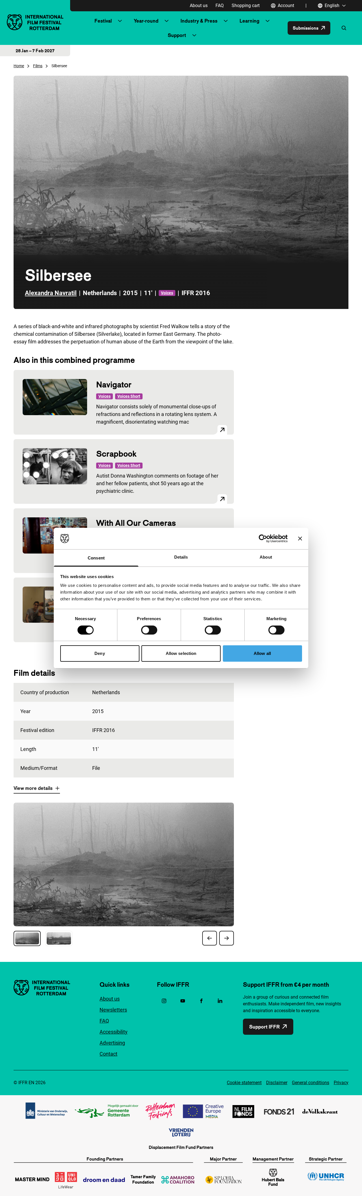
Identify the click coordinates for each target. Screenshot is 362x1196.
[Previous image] (209, 938)
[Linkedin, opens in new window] (220, 1001)
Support (177, 35)
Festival (103, 21)
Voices (167, 293)
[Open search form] (344, 28)
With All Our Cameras (136, 523)
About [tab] (266, 557)
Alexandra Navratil (51, 293)
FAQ (220, 5)
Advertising (112, 1043)
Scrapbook (116, 454)
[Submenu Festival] (120, 21)
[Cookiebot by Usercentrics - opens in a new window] (263, 538)
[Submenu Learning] (267, 21)
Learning (249, 21)
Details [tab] (181, 557)
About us (199, 5)
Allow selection (181, 653)
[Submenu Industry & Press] (226, 21)
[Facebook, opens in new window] (201, 1001)
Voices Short (128, 396)
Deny (99, 653)
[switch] (149, 630)
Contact (108, 1054)
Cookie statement (244, 1082)
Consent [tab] (96, 557)
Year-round (146, 21)
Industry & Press (198, 21)
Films (37, 66)
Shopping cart (246, 5)
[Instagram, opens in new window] (164, 1001)
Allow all (262, 653)
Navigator (114, 384)
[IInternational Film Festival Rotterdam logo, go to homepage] (35, 22)
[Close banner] (300, 539)
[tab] (27, 938)
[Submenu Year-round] (167, 21)
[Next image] (226, 938)
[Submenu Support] (194, 35)
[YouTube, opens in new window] (183, 1001)
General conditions (310, 1082)
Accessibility (114, 1032)
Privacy (341, 1082)
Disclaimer (276, 1082)
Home (19, 66)
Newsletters (113, 1010)
